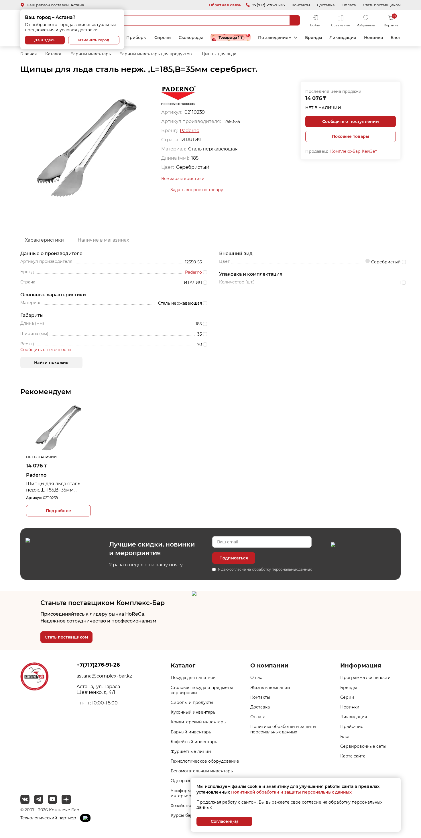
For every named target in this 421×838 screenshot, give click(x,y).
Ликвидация (342, 37)
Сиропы (162, 37)
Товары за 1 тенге (230, 37)
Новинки (373, 37)
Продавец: (316, 151)
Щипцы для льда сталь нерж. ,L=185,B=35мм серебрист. (53, 487)
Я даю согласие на (265, 569)
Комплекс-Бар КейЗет (353, 151)
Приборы (136, 37)
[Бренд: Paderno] (178, 95)
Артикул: (34, 498)
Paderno (189, 130)
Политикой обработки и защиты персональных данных (291, 792)
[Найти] (295, 20)
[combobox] (197, 20)
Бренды (313, 37)
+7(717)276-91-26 (97, 665)
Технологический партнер (48, 818)
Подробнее (58, 510)
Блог (396, 37)
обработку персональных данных (282, 569)
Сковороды (191, 37)
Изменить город (93, 40)
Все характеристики (182, 178)
